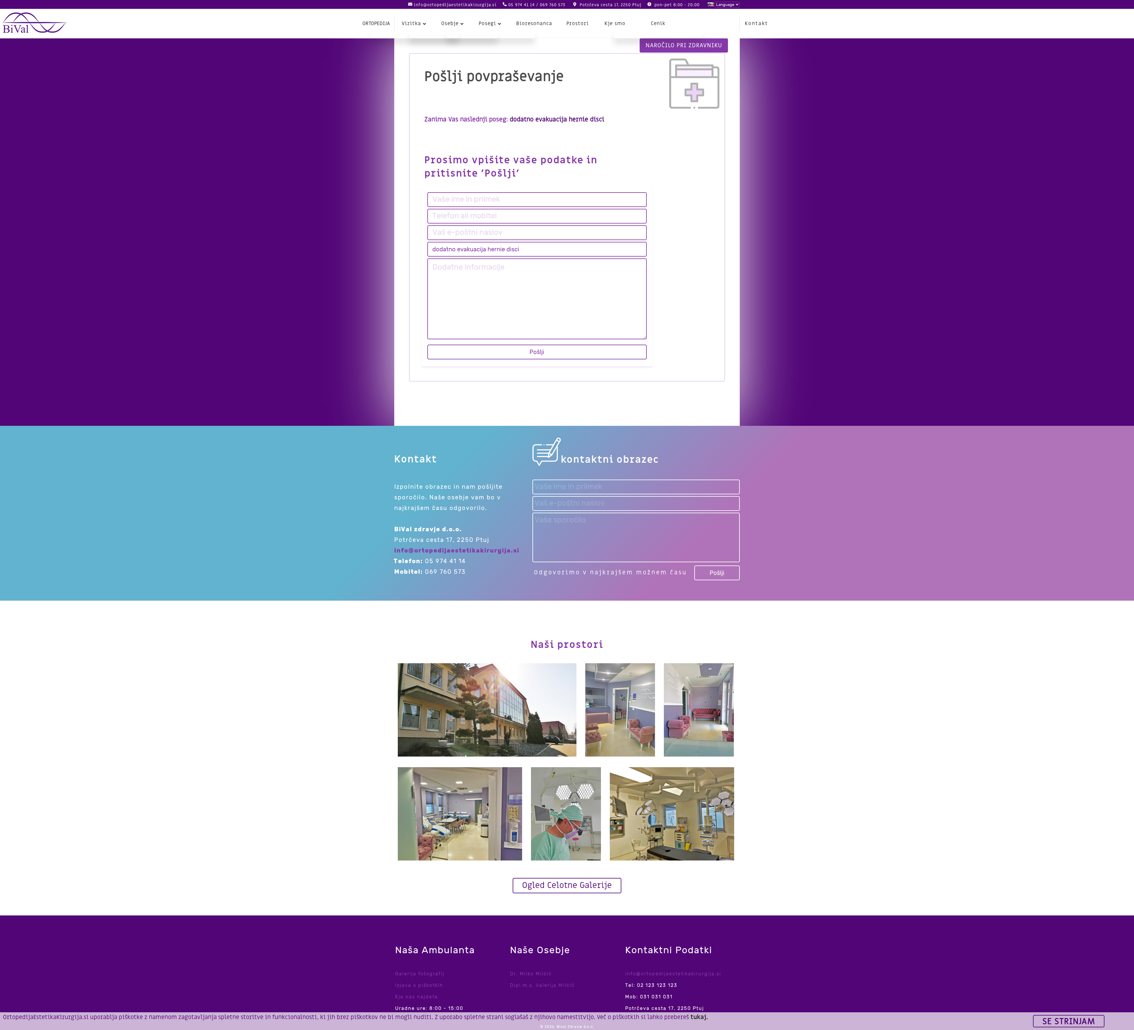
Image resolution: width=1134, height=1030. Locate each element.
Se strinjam (1068, 1021)
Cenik (658, 23)
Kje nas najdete (416, 997)
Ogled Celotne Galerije (567, 885)
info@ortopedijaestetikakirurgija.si (455, 5)
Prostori (577, 23)
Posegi (487, 23)
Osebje (450, 23)
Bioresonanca (534, 23)
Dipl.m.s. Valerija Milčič (542, 985)
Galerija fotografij (419, 974)
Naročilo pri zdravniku (684, 45)
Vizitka (411, 23)
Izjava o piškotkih (419, 985)
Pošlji (536, 352)
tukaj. (699, 1017)
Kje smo (615, 23)
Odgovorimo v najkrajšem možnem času (610, 572)
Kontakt (756, 23)
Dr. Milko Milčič (531, 974)
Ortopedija (376, 23)
